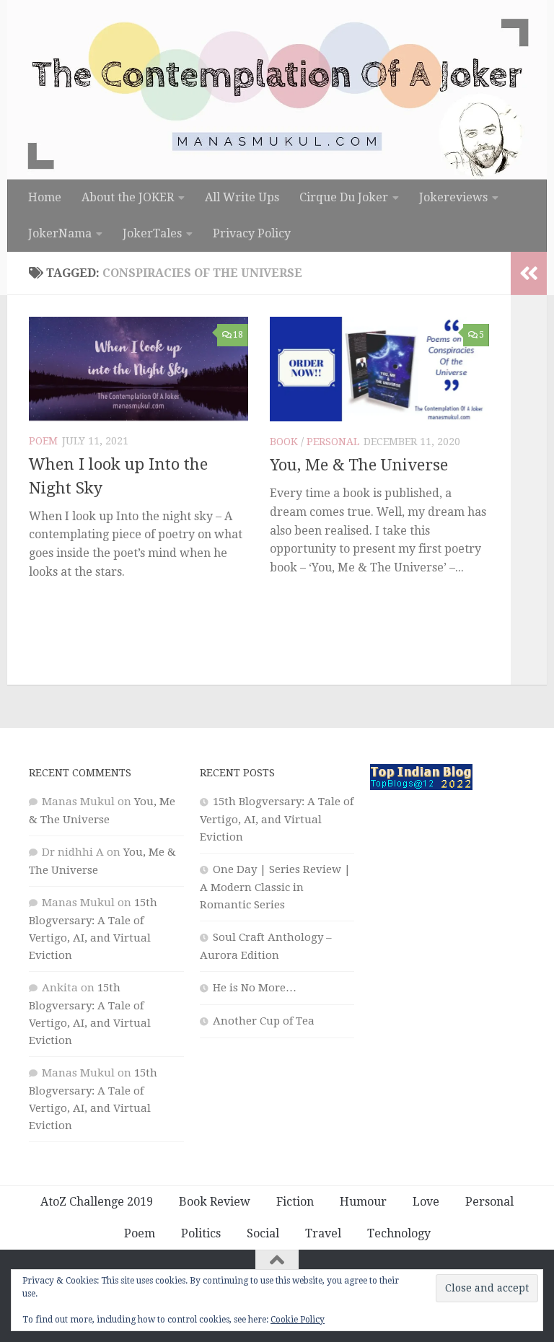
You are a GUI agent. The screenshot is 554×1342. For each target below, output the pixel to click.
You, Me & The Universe (359, 465)
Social (263, 1233)
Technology (399, 1233)
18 (238, 335)
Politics (201, 1233)
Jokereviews (453, 197)
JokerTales (152, 233)
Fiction (295, 1202)
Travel (323, 1233)
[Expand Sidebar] (529, 273)
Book (284, 441)
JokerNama (60, 233)
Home (44, 197)
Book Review (214, 1202)
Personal (333, 441)
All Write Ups (242, 197)
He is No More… (254, 987)
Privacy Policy (252, 233)
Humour (363, 1202)
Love (426, 1202)
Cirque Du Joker (343, 197)
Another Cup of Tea (264, 1020)
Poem (43, 441)
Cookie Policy (298, 1320)
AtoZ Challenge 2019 (96, 1202)
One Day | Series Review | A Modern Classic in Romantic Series (275, 887)
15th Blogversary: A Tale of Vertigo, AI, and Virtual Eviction (276, 819)
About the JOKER (128, 197)
